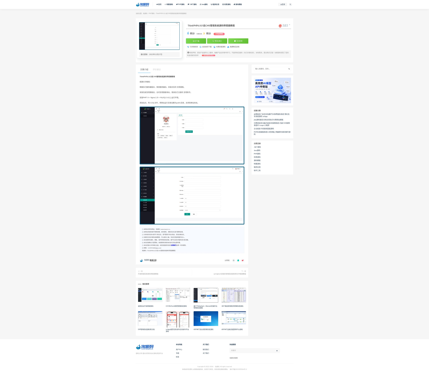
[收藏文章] (233, 260)
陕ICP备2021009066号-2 (238, 369)
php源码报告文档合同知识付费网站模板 (268, 120)
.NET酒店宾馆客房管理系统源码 (232, 306)
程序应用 (215, 4)
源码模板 (238, 4)
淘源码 (145, 13)
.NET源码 (257, 147)
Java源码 (257, 150)
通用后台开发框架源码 (145, 306)
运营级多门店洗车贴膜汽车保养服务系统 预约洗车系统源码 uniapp (271, 115)
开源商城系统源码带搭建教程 (148, 274)
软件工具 (257, 170)
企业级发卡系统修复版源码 (264, 129)
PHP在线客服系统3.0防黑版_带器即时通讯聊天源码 (272, 133)
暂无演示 (218, 41)
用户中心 (179, 349)
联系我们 (206, 349)
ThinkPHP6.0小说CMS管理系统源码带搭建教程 (161, 250)
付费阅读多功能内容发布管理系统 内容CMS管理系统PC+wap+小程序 (272, 124)
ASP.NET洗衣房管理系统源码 (203, 329)
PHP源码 (152, 13)
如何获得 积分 (208, 55)
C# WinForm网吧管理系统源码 (176, 306)
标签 (177, 357)
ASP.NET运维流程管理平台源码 (232, 329)
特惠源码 (169, 4)
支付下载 (196, 41)
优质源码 (227, 4)
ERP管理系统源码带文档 (146, 329)
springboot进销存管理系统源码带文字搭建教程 (230, 274)
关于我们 (206, 353)
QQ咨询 (239, 41)
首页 (159, 4)
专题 (177, 353)
